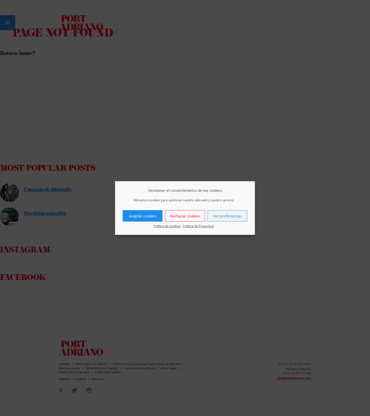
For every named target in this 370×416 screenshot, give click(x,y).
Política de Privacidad (198, 226)
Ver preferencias (227, 215)
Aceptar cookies (143, 215)
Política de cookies (167, 226)
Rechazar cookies (185, 215)
